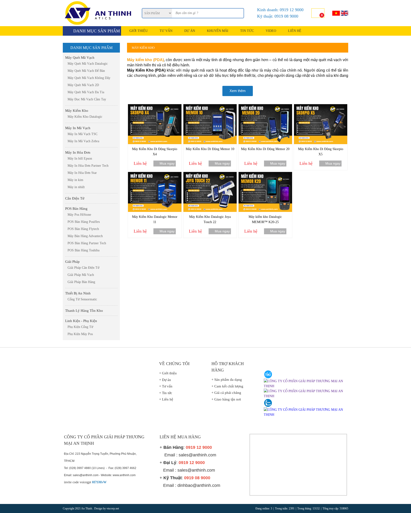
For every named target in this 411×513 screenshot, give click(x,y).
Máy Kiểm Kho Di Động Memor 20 (265, 149)
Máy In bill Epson (80, 158)
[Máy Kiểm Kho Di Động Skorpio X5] (320, 106)
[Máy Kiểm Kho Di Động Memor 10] (210, 106)
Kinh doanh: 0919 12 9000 (280, 9)
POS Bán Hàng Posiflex (84, 222)
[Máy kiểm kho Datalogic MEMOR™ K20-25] (265, 174)
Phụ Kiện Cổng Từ (80, 327)
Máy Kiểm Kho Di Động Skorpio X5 (320, 151)
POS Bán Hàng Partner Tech (87, 243)
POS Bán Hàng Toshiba (83, 250)
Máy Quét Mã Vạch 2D (83, 85)
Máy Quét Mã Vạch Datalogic (88, 63)
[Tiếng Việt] (336, 13)
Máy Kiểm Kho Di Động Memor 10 (210, 149)
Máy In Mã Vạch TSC (83, 134)
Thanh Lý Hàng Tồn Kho (84, 311)
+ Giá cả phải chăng (226, 393)
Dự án (189, 31)
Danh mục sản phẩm (96, 31)
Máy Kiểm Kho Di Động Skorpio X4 (154, 151)
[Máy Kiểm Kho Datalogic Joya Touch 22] (210, 174)
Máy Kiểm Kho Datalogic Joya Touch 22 (210, 219)
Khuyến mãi (217, 31)
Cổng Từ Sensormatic (82, 299)
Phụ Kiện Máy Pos (80, 334)
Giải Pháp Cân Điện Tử (83, 267)
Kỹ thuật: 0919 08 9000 (277, 16)
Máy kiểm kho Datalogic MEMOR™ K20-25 (265, 219)
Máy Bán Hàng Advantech (85, 236)
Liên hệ (294, 31)
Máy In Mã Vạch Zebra (83, 141)
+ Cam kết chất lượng (227, 386)
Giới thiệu (138, 31)
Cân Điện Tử (74, 198)
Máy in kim (75, 180)
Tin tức (247, 31)
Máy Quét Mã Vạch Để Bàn (86, 71)
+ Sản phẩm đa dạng (226, 379)
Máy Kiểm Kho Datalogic (85, 116)
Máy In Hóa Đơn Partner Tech (88, 165)
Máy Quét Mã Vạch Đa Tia (86, 92)
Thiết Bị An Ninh (78, 293)
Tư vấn (166, 31)
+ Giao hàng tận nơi (226, 399)
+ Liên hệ (166, 399)
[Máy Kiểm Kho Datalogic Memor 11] (154, 174)
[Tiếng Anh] (344, 13)
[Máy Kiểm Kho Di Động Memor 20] (265, 106)
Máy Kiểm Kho (76, 110)
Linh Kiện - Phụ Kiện (81, 321)
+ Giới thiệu (168, 373)
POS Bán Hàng (76, 208)
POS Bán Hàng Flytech (83, 229)
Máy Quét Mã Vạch (79, 57)
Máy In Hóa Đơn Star (82, 173)
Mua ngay (167, 163)
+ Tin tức (165, 393)
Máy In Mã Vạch (77, 128)
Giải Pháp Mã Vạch (81, 275)
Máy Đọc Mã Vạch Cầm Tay (87, 99)
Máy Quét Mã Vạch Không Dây (89, 78)
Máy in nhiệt (76, 187)
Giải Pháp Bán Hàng (81, 282)
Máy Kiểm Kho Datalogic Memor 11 (154, 219)
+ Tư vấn (165, 386)
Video (271, 31)
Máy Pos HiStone (79, 214)
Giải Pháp (72, 262)
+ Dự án (165, 380)
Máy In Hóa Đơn (77, 152)
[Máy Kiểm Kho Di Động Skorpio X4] (154, 106)
